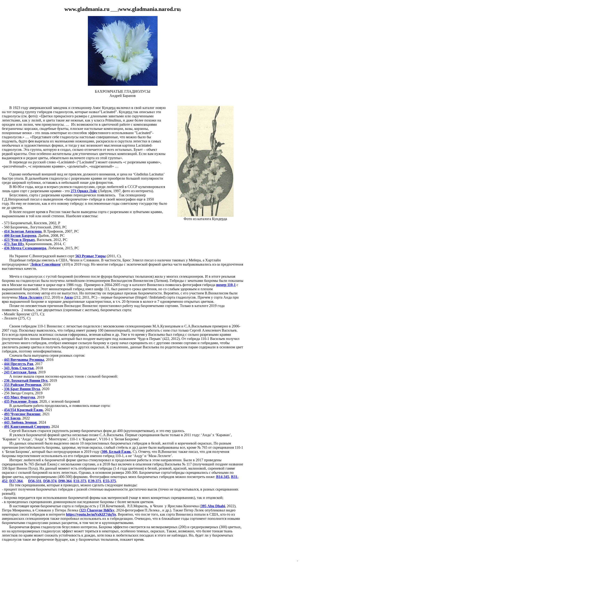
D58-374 (49, 481)
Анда (68, 297)
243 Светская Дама (20, 372)
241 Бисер (12, 418)
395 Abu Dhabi (213, 506)
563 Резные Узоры (90, 256)
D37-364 (16, 481)
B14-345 (222, 477)
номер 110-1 (226, 285)
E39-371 (94, 481)
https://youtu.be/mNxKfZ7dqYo (91, 514)
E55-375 (109, 481)
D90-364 (65, 481)
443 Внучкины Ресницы (24, 360)
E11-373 (79, 481)
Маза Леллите (31, 297)
